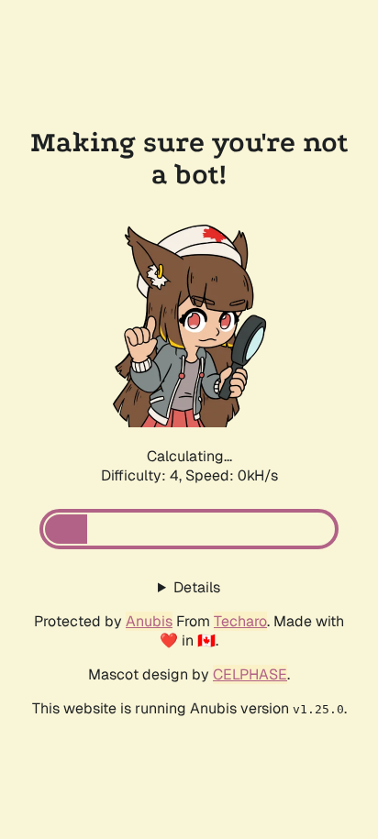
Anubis (149, 621)
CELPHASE (250, 674)
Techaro (240, 621)
